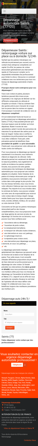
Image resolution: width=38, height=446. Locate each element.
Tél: (5, 319)
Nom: (6, 311)
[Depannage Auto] (9, 3)
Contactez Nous (30, 440)
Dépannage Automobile (11, 403)
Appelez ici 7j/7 (11, 40)
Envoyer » (10, 328)
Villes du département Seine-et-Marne (18, 428)
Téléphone (17, 365)
